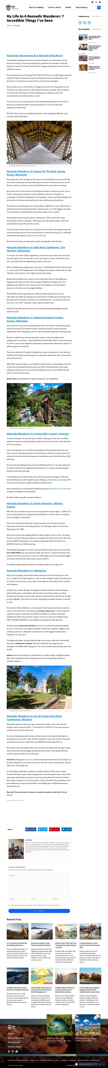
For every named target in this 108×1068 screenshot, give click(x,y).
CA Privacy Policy (71, 1065)
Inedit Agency (19, 1065)
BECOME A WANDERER (83, 1060)
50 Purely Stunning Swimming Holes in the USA (59, 1039)
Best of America (36, 7)
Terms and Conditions (46, 1060)
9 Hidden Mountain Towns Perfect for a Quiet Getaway (17, 989)
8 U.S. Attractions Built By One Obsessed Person (17, 944)
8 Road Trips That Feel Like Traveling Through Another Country (65, 945)
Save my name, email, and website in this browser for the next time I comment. (36, 905)
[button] (99, 7)
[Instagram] (96, 2)
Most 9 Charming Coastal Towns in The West (86, 1039)
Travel (68, 7)
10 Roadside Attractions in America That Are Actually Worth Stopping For (41, 990)
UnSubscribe (72, 1060)
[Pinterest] (100, 2)
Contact (57, 1060)
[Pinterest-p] (89, 22)
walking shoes (30, 235)
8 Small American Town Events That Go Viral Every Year (90, 945)
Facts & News (54, 7)
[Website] (61, 899)
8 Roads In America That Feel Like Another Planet (40, 944)
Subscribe (64, 1060)
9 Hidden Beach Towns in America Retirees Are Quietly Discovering (65, 990)
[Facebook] (92, 2)
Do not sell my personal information (18, 1060)
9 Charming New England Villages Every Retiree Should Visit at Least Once (90, 990)
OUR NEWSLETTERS (95, 1060)
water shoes (29, 759)
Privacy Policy (35, 1060)
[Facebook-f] (80, 22)
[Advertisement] (39, 40)
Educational (82, 7)
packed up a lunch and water (60, 489)
